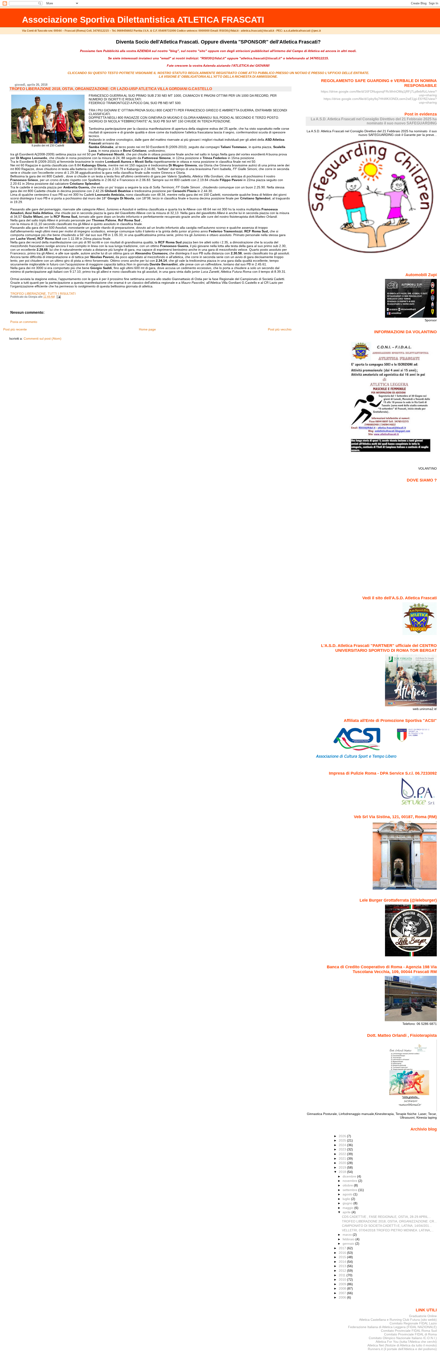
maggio (348, 1208)
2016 (343, 1253)
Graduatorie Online (423, 1316)
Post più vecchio (280, 329)
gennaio (349, 1243)
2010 (343, 1279)
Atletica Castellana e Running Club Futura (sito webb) (398, 1319)
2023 (343, 1149)
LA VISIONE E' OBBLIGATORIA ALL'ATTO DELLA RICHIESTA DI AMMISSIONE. (218, 76)
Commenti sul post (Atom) (42, 338)
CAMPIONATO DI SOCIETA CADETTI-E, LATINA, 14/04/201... (387, 1225)
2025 (343, 1140)
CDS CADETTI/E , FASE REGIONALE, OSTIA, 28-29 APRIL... (386, 1217)
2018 (343, 1172)
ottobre (348, 1185)
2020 (343, 1163)
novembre (350, 1181)
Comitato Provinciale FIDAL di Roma (410, 1334)
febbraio (349, 1239)
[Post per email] (58, 296)
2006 (343, 1297)
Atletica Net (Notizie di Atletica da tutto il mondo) (402, 1345)
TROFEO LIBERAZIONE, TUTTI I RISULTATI (43, 293)
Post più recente (15, 329)
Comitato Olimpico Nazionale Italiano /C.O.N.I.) (403, 1338)
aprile (347, 1212)
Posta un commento (23, 322)
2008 (343, 1288)
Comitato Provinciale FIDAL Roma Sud (409, 1330)
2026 (343, 1136)
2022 (343, 1154)
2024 (343, 1145)
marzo (348, 1234)
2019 (343, 1167)
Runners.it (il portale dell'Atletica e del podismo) (402, 1349)
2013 (343, 1266)
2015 (343, 1257)
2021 (343, 1158)
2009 (343, 1284)
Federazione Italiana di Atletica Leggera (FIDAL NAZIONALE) (392, 1327)
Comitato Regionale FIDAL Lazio (413, 1323)
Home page (147, 329)
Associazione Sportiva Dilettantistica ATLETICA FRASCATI (143, 20)
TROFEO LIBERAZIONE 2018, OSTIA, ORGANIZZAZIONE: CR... (389, 1221)
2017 (343, 1248)
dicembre (350, 1176)
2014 (343, 1261)
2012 (343, 1270)
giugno (348, 1203)
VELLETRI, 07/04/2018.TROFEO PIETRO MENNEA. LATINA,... (388, 1230)
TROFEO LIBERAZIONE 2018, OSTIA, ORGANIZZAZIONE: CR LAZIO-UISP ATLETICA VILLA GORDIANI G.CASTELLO (111, 89)
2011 (342, 1275)
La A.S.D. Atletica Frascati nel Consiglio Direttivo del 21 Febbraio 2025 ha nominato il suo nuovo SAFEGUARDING (374, 121)
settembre (350, 1190)
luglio (347, 1199)
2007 (343, 1293)
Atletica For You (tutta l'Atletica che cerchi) (406, 1341)
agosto (348, 1194)
